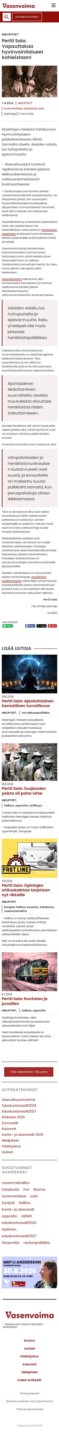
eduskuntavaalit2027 (19, 1236)
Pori (26, 1189)
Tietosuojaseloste (29, 1409)
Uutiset (7, 1152)
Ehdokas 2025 (13, 1117)
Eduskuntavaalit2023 (19, 1105)
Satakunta (30, 108)
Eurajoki (8, 1202)
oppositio (9, 1216)
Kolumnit (9, 1128)
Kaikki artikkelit (29, 1380)
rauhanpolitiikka (36, 1242)
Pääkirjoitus (11, 1146)
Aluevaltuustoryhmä (18, 1099)
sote (41, 108)
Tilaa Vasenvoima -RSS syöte (28, 1072)
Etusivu (29, 1340)
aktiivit (26, 1216)
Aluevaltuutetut (12, 279)
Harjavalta (10, 1242)
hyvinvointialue (13, 108)
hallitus (24, 1202)
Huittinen (9, 1229)
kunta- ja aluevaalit (18, 1209)
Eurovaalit (10, 1123)
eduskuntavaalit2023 (19, 1222)
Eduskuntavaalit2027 (19, 1111)
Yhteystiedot (29, 1393)
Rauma (39, 1189)
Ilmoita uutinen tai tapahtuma (29, 1401)
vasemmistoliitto (16, 1182)
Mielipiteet (25, 103)
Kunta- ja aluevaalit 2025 (22, 1134)
